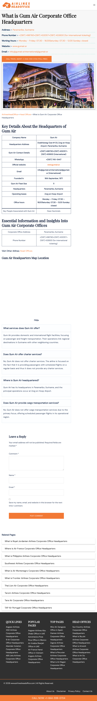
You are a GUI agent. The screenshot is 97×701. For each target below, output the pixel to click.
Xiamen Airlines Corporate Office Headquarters (57, 636)
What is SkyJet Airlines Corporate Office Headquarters (81, 639)
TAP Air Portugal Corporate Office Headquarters (28, 607)
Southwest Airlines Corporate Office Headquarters (29, 563)
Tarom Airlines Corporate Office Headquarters (27, 593)
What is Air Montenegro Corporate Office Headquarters (32, 570)
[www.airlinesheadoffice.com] (16, 5)
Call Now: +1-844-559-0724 (48, 698)
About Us (50, 691)
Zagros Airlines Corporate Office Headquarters (57, 646)
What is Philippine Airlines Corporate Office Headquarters (33, 556)
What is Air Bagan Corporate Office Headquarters (58, 665)
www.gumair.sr (53, 164)
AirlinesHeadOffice (10, 114)
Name (12, 475)
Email (12, 487)
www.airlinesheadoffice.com (23, 683)
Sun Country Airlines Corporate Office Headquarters (81, 630)
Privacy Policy (74, 691)
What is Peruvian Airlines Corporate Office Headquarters (59, 655)
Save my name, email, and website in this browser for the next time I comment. (35, 504)
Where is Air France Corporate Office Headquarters (30, 548)
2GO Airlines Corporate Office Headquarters (13, 633)
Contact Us (87, 691)
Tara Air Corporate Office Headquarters (24, 600)
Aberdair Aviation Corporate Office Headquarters (13, 649)
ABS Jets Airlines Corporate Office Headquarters (13, 658)
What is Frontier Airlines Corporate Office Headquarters (32, 578)
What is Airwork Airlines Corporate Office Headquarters (81, 649)
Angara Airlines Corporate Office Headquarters (35, 659)
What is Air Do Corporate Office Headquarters (80, 658)
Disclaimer (61, 691)
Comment (14, 453)
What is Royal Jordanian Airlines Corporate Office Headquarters (36, 541)
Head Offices (25, 114)
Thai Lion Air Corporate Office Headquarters (26, 585)
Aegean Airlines (13, 627)
